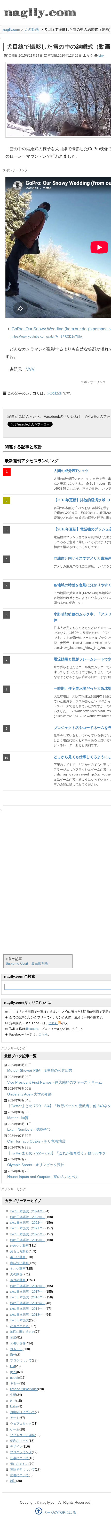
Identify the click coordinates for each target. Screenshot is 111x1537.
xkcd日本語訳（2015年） (27, 1303)
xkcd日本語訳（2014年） (27, 1309)
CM (12, 1366)
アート (14, 1418)
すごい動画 (18, 1268)
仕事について (19, 1458)
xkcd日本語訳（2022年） (27, 1222)
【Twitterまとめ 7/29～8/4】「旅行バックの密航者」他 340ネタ (59, 1106)
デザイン (16, 1446)
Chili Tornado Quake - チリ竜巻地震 (36, 1141)
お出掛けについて (22, 1412)
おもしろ (16, 1349)
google (15, 1378)
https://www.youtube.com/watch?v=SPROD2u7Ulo (47, 336)
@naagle (31, 1029)
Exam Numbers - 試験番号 (28, 1129)
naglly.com (11, 29)
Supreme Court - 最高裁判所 (27, 963)
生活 (13, 1395)
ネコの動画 (18, 1280)
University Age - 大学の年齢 (29, 1094)
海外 (13, 1355)
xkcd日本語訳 (19, 1320)
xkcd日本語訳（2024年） (27, 1211)
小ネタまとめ (19, 1326)
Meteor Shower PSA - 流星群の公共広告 (39, 1070)
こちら (53, 1023)
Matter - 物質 (17, 1118)
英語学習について (22, 1469)
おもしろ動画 (19, 1251)
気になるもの (19, 1464)
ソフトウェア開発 (22, 1435)
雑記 (13, 1481)
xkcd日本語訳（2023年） (27, 1217)
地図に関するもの (22, 1332)
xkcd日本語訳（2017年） (27, 1291)
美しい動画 (18, 1257)
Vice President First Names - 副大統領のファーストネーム (54, 1082)
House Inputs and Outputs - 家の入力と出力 (43, 1177)
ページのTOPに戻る (59, 1512)
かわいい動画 (19, 1245)
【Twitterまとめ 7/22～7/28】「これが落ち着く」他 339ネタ (56, 1153)
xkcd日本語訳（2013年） (27, 1315)
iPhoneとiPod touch (24, 1389)
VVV (30, 369)
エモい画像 (18, 1343)
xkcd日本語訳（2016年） (27, 1297)
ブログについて (21, 1360)
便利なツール (19, 1441)
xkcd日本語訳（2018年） (27, 1286)
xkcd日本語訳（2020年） (27, 1234)
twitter (14, 1406)
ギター (14, 1383)
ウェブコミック (21, 1423)
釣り (13, 1401)
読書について (19, 1475)
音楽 (13, 1337)
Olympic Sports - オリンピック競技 (35, 1165)
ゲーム (14, 1429)
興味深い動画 (19, 1263)
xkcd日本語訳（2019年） (27, 1240)
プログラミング (21, 1452)
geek (13, 1372)
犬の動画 (31, 29)
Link (101, 55)
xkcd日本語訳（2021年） (27, 1228)
